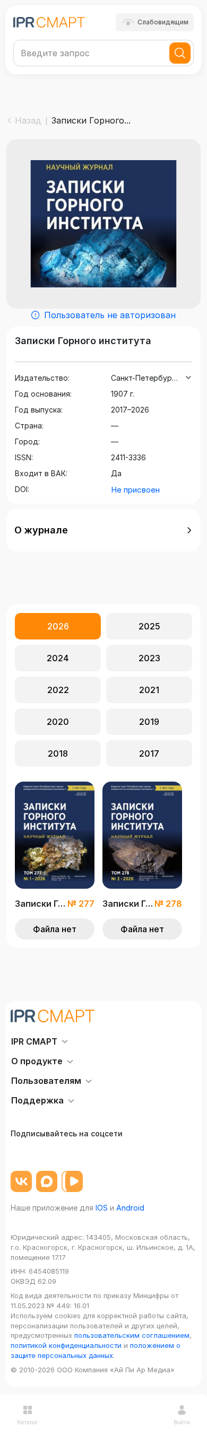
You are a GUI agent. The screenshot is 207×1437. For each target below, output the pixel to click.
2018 (58, 753)
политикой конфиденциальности (66, 1345)
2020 (58, 721)
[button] (103, 530)
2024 (58, 658)
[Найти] (180, 53)
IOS (102, 1207)
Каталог (27, 1422)
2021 (149, 690)
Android (130, 1207)
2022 (58, 690)
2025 (149, 626)
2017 (149, 753)
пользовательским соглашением (131, 1335)
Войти (182, 1422)
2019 (149, 721)
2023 (149, 658)
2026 (58, 626)
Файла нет (54, 929)
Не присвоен (135, 490)
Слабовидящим (162, 22)
